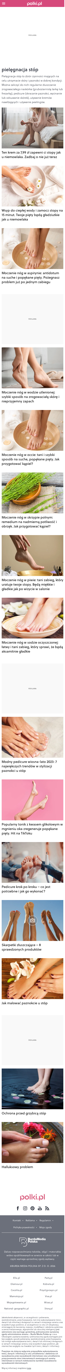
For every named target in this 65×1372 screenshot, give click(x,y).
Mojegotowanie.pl (16, 1302)
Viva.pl (48, 1296)
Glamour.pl (16, 1284)
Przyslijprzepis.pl (49, 1290)
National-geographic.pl (16, 1308)
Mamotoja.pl (16, 1296)
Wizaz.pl (48, 1302)
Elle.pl (16, 1278)
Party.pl (48, 1278)
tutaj (29, 1368)
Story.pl (48, 1308)
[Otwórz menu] (4, 3)
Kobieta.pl (48, 1284)
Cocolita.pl (16, 1290)
